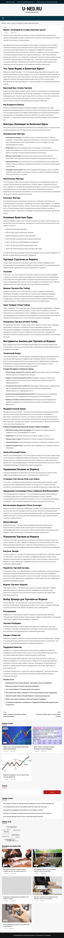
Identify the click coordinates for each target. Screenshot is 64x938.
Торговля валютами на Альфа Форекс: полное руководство (28, 696)
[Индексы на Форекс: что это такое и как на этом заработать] (16, 763)
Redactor (6, 32)
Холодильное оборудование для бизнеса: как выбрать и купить (23, 810)
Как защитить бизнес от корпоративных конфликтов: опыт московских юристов (28, 803)
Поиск (4, 786)
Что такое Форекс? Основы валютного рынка (23, 689)
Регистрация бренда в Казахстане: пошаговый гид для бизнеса (23, 816)
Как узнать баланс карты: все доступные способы (48, 714)
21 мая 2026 (41, 900)
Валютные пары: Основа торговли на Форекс (22, 686)
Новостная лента (7, 892)
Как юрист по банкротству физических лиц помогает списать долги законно (27, 813)
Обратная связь (10, 2)
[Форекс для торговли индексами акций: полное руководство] (16, 735)
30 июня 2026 (43, 873)
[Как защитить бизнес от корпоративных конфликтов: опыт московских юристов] (16, 858)
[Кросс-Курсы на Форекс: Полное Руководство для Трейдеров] (47, 735)
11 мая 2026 (11, 928)
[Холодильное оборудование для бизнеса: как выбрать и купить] (16, 885)
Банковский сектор (38, 892)
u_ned (36, 900)
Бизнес (5, 865)
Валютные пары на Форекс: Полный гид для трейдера (26, 699)
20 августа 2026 (13, 873)
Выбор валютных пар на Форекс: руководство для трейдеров (29, 683)
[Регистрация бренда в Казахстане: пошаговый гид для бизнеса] (16, 913)
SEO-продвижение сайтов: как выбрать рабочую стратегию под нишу (25, 806)
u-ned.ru (32, 9)
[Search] (60, 18)
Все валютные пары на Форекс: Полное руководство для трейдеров (31, 692)
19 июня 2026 (12, 900)
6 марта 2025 (12, 751)
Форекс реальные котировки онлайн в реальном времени (14, 714)
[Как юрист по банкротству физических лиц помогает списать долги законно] (47, 885)
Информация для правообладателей (47, 2)
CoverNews (39, 935)
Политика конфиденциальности (26, 2)
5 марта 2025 (13, 32)
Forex (5, 27)
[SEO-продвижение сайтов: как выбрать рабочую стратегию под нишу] (47, 858)
